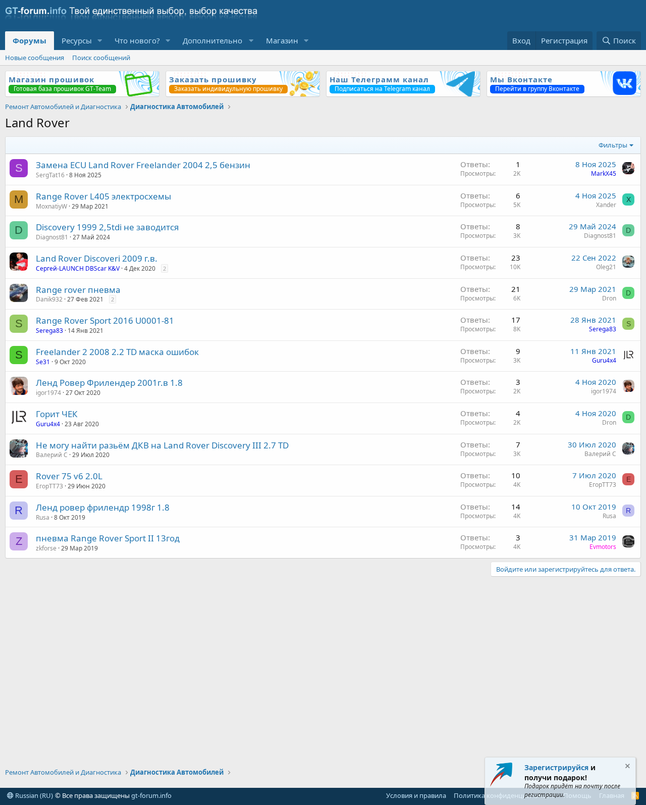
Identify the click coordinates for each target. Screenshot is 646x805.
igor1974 (48, 392)
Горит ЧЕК (57, 414)
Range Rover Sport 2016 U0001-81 (105, 320)
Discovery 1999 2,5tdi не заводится (107, 227)
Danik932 (49, 299)
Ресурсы (77, 40)
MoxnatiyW (51, 206)
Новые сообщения (34, 57)
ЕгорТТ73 (49, 486)
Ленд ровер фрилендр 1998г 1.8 (103, 507)
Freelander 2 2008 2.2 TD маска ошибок (117, 352)
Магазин (282, 40)
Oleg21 (606, 267)
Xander (606, 204)
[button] (100, 40)
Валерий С (52, 454)
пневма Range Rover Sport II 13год (108, 538)
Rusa (42, 517)
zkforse (46, 548)
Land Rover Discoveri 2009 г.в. (96, 258)
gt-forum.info (151, 795)
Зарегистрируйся (556, 767)
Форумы (29, 40)
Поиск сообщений (101, 57)
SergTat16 (50, 175)
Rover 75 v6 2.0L (69, 476)
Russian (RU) (33, 795)
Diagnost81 (52, 237)
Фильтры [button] (613, 144)
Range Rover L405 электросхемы (103, 196)
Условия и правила (416, 795)
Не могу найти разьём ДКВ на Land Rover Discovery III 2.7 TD (162, 445)
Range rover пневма (78, 289)
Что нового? (137, 40)
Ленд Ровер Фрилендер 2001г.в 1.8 (109, 382)
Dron (609, 298)
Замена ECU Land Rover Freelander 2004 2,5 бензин (143, 165)
